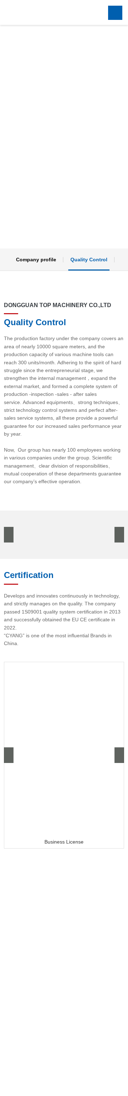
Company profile (36, 259)
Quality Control (88, 259)
